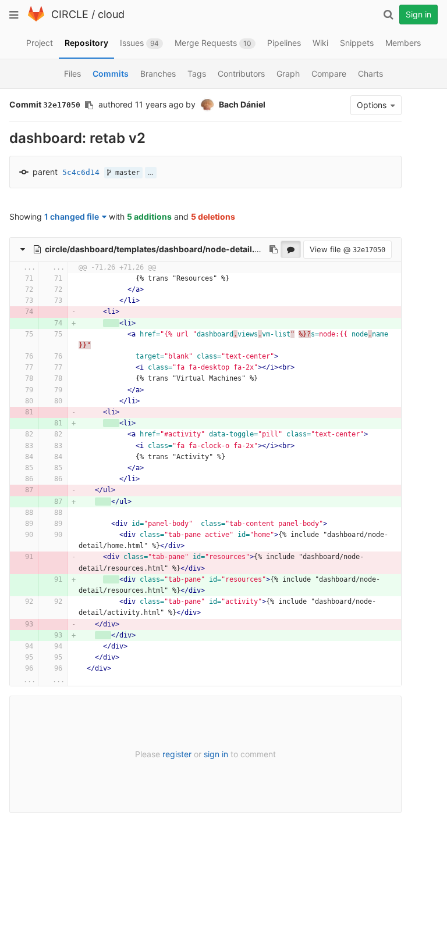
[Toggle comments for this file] (291, 249)
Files (72, 73)
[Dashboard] (36, 19)
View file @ (347, 249)
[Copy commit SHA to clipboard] (89, 105)
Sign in (418, 14)
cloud (111, 14)
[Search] (388, 14)
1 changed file (71, 216)
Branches (158, 73)
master (125, 173)
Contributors (241, 73)
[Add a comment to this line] (10, 278)
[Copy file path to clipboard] (274, 249)
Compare (328, 73)
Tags (196, 73)
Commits (111, 73)
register (176, 754)
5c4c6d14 (81, 172)
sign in (216, 754)
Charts (370, 73)
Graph (288, 73)
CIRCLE (69, 14)
